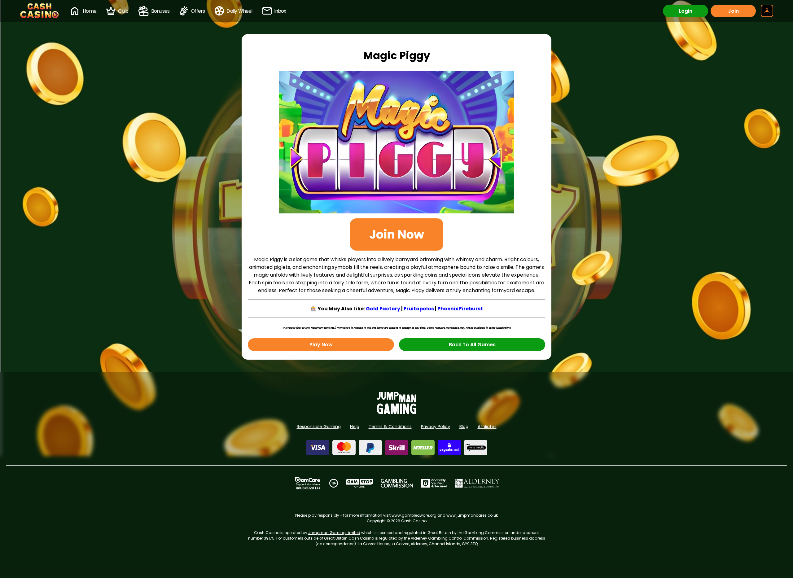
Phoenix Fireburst (460, 308)
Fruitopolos (419, 308)
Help (354, 426)
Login (685, 11)
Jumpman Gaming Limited (334, 532)
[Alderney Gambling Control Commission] (477, 483)
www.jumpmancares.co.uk (472, 515)
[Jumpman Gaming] (396, 412)
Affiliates (487, 426)
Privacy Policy (435, 426)
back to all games (472, 344)
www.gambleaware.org (414, 515)
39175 (269, 538)
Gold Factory (383, 308)
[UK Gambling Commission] (397, 483)
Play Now (321, 344)
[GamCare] (308, 483)
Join (733, 11)
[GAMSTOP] (359, 483)
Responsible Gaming (319, 426)
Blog (463, 426)
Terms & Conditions (390, 426)
